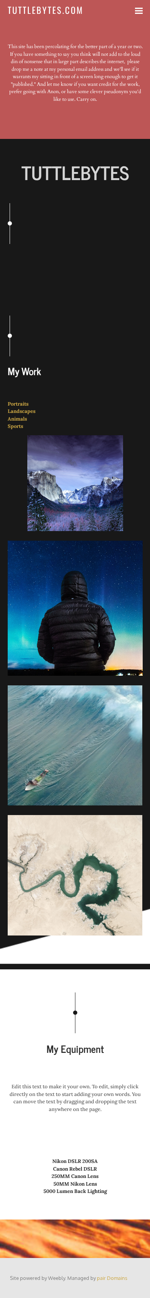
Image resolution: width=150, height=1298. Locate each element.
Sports (15, 426)
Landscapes (21, 411)
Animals (17, 419)
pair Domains (112, 1278)
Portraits (18, 404)
